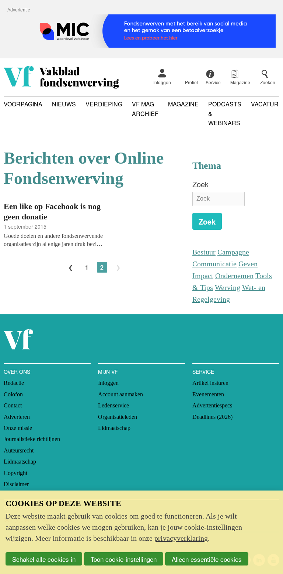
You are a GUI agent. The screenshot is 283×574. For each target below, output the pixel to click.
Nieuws (64, 104)
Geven (248, 264)
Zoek (200, 184)
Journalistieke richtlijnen (32, 439)
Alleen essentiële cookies (207, 559)
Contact (13, 405)
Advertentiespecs (212, 405)
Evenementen (208, 394)
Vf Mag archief (145, 109)
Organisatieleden (117, 417)
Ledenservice (113, 405)
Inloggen (162, 82)
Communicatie (214, 264)
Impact (202, 275)
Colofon (13, 394)
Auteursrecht (19, 450)
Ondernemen (234, 275)
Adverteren (17, 417)
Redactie (14, 383)
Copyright (15, 473)
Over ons (17, 371)
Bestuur (204, 252)
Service (203, 371)
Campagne (233, 252)
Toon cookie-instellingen (124, 559)
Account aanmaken (120, 394)
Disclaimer (16, 484)
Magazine (183, 104)
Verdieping (103, 104)
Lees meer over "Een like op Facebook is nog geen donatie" (94, 224)
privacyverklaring (181, 538)
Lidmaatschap (20, 461)
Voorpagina (23, 104)
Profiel (191, 82)
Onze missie (18, 428)
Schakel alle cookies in (44, 559)
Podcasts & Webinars (224, 113)
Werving (227, 287)
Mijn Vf (108, 371)
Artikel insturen (210, 383)
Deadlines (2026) (212, 417)
